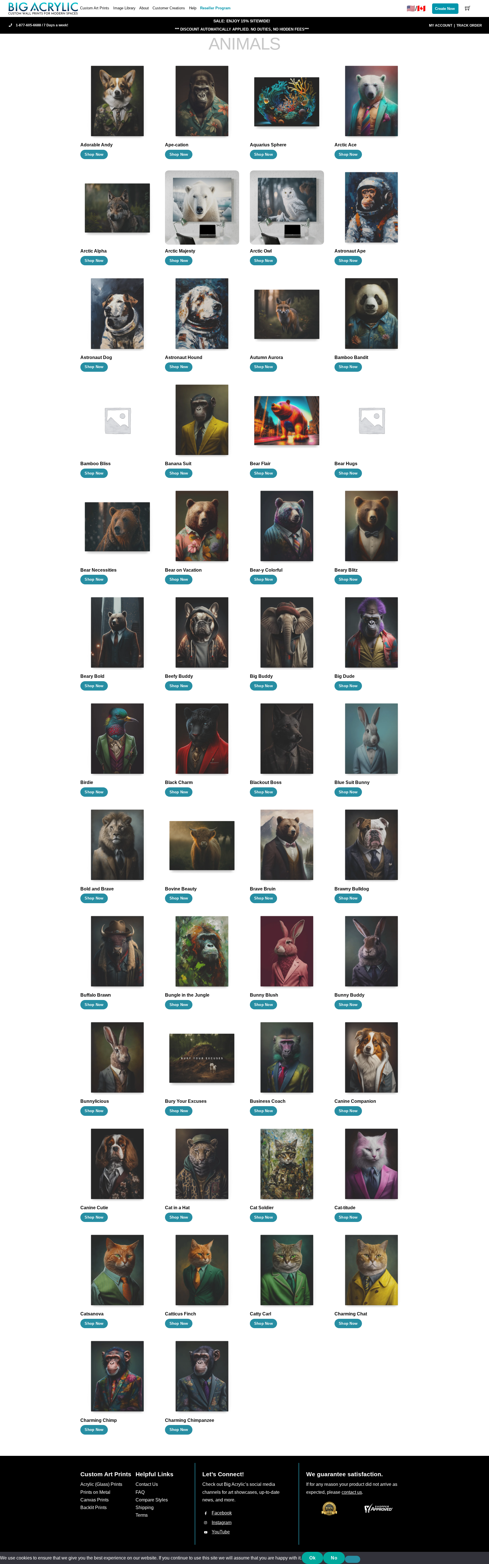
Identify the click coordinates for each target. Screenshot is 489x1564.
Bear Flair (260, 463)
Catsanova (92, 1313)
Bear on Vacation (183, 570)
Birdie (86, 782)
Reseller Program (215, 8)
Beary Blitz (346, 570)
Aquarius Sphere (268, 144)
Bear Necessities (98, 570)
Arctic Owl (261, 251)
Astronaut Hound (183, 357)
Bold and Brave (97, 888)
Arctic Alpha (93, 251)
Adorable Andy (96, 144)
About (144, 8)
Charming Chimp (98, 1420)
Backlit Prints (93, 1507)
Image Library (124, 8)
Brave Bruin (263, 888)
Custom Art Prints (94, 8)
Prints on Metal (95, 1492)
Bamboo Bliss (95, 463)
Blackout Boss (266, 782)
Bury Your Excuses (186, 1101)
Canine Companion (355, 1101)
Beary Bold (92, 676)
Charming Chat (350, 1313)
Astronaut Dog (96, 357)
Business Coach (268, 1101)
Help (192, 8)
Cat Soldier (262, 1207)
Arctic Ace (345, 144)
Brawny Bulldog (351, 888)
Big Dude (344, 676)
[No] (352, 1559)
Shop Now (94, 154)
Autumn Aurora (266, 357)
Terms (142, 1515)
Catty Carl (260, 1313)
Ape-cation (176, 144)
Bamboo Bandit (351, 357)
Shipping (145, 1507)
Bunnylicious (94, 1101)
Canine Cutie (94, 1207)
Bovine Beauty (181, 888)
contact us (352, 1492)
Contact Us (147, 1484)
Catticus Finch (180, 1313)
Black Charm (179, 782)
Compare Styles (152, 1499)
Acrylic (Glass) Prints (101, 1484)
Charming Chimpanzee (189, 1420)
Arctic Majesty (180, 251)
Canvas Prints (94, 1499)
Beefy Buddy (179, 676)
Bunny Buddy (349, 995)
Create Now (445, 9)
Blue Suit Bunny (352, 782)
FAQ (140, 1492)
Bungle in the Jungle (187, 995)
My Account (440, 25)
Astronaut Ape (350, 251)
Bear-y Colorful (266, 570)
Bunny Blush (264, 995)
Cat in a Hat (177, 1207)
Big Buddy (261, 676)
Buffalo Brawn (95, 995)
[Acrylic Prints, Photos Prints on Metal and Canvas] (43, 8)
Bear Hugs (345, 463)
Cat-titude (344, 1207)
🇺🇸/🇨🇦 (416, 8)
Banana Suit (178, 463)
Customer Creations (169, 8)
